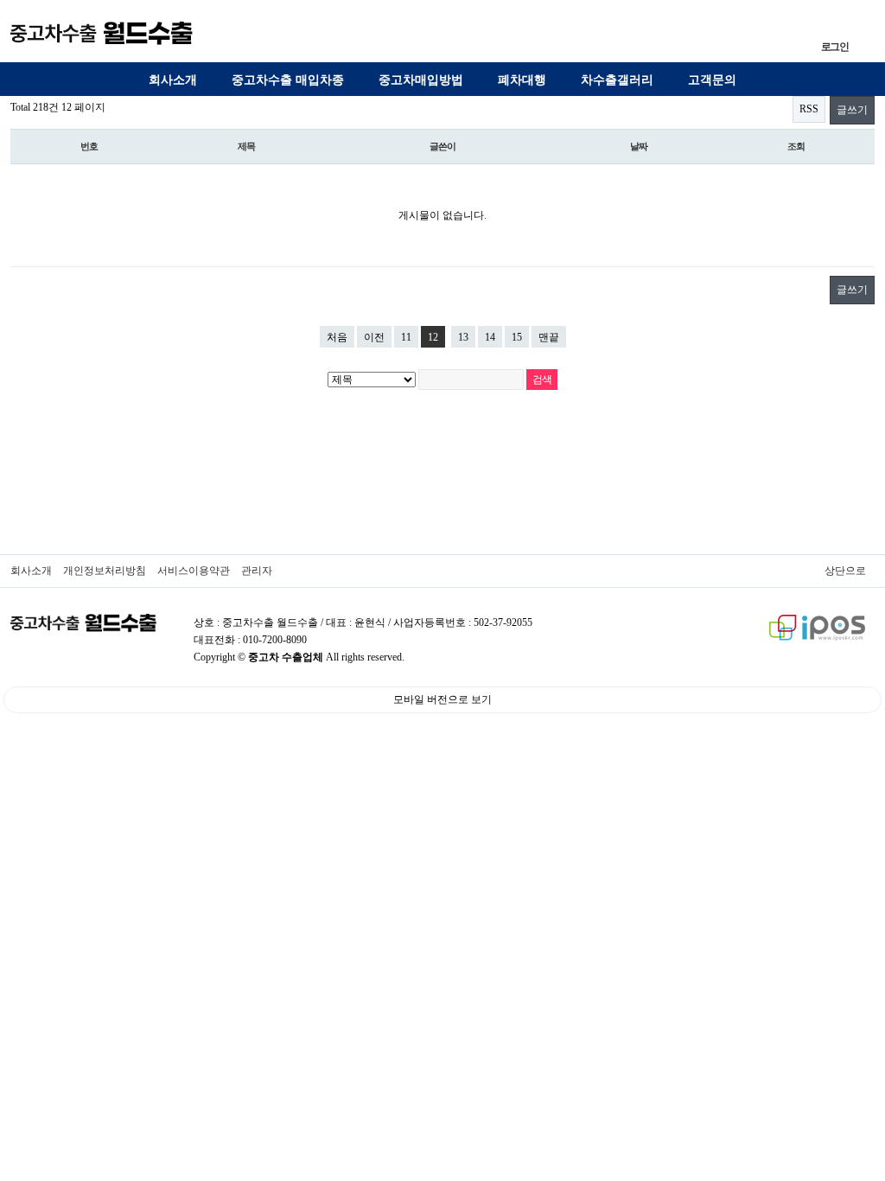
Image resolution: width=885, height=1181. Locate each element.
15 (517, 337)
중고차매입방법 (421, 79)
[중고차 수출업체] (102, 33)
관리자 (256, 571)
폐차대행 (522, 79)
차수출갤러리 (617, 79)
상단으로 (845, 571)
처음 (337, 337)
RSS (808, 109)
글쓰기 (852, 110)
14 (490, 337)
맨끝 (548, 337)
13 (463, 337)
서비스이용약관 (193, 571)
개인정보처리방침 (104, 571)
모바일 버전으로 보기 (442, 699)
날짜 (638, 146)
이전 (374, 337)
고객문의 (712, 79)
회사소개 (173, 79)
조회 (796, 146)
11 (406, 337)
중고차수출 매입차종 (288, 79)
